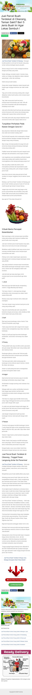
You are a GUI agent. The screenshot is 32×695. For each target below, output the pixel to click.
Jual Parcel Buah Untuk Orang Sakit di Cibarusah (13, 638)
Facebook (14, 33)
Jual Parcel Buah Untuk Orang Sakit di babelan (13, 644)
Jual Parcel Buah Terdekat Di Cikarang (12, 61)
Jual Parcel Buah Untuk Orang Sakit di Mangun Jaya (14, 631)
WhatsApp (5, 35)
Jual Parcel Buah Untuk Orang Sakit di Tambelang (14, 634)
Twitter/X (21, 33)
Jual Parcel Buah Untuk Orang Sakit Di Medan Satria (14, 641)
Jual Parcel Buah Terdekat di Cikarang (12, 464)
